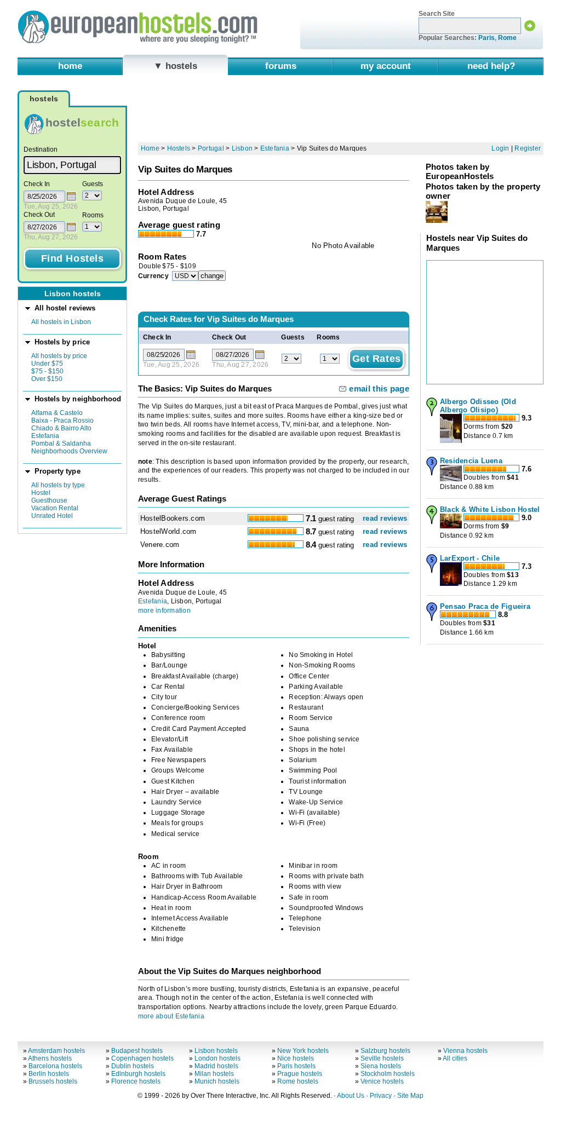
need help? (491, 65)
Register (527, 148)
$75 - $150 (47, 371)
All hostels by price (59, 356)
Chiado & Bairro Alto (61, 428)
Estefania (45, 436)
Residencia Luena (471, 461)
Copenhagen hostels (142, 1058)
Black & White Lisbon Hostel (490, 509)
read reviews (385, 518)
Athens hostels (50, 1058)
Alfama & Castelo (57, 413)
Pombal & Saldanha (61, 443)
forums (280, 65)
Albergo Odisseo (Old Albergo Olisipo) (478, 406)
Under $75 (47, 363)
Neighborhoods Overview (69, 451)
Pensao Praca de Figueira (485, 606)
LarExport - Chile (470, 558)
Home (150, 148)
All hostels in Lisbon (61, 322)
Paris (486, 38)
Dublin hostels (132, 1066)
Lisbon (242, 148)
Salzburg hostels (385, 1051)
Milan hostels (214, 1074)
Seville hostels (382, 1058)
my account (385, 65)
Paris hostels (296, 1066)
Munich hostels (216, 1081)
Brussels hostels (52, 1081)
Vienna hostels (465, 1051)
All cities (455, 1058)
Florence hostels (136, 1081)
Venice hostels (382, 1081)
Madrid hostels (216, 1066)
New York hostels (303, 1051)
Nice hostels (295, 1058)
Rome (507, 38)
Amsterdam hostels (56, 1051)
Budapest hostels (137, 1051)
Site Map (410, 1095)
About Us (350, 1095)
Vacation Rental (54, 508)
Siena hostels (380, 1066)
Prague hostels (299, 1074)
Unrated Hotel (52, 516)
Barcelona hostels (55, 1066)
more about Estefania (171, 1016)
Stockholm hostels (387, 1074)
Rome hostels (297, 1081)
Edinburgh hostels (138, 1074)
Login (500, 148)
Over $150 (46, 379)
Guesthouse (49, 500)
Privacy (381, 1095)
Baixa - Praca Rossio (62, 420)
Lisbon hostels (216, 1051)
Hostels (179, 148)
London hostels (217, 1058)
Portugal (211, 148)
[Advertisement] (340, 113)
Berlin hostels (48, 1074)
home (70, 65)
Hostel (40, 493)
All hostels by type (58, 485)
